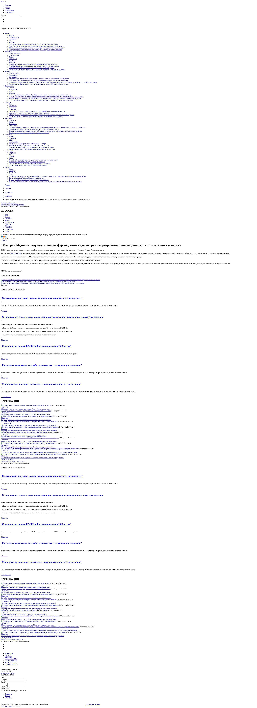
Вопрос (4, 686)
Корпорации (13, 75)
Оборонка (12, 138)
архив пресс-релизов (93, 704)
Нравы (11, 122)
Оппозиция (13, 59)
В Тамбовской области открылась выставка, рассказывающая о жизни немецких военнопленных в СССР (45, 181)
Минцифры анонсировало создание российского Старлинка (29, 163)
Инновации (9, 151)
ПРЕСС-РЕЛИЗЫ (11, 659)
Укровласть (13, 106)
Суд (10, 41)
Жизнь (11, 57)
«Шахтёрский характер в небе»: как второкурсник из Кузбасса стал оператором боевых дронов (41, 115)
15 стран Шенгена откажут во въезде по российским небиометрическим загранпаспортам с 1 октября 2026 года (47, 127)
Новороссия (13, 89)
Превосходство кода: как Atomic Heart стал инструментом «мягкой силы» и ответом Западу (40, 95)
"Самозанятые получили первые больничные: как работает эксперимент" (42, 298)
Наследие (12, 171)
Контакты (8, 697)
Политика (12, 120)
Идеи (10, 174)
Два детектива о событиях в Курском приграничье (26, 178)
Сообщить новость (7, 459)
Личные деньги (14, 73)
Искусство (12, 172)
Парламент (12, 39)
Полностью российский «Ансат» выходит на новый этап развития (32, 147)
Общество (4, 340)
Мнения (7, 9)
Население (8, 51)
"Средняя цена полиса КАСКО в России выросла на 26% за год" (36, 346)
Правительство (14, 37)
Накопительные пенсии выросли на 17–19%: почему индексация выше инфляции (37, 69)
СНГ (10, 91)
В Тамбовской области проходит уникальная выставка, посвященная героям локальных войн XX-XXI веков (46, 97)
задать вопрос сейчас (8, 673)
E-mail (3, 682)
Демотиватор (9, 12)
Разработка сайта (6, 706)
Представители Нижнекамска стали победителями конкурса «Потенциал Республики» (38, 84)
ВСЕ (6, 215)
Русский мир (9, 86)
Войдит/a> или (6, 205)
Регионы (12, 42)
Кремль (11, 35)
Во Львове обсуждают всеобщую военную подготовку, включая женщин (34, 129)
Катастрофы (13, 125)
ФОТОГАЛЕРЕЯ (11, 662)
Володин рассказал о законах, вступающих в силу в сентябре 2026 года (33, 44)
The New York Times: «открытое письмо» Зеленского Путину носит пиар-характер (37, 111)
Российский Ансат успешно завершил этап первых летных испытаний (33, 160)
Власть (7, 33)
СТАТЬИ (8, 655)
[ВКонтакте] (2, 236)
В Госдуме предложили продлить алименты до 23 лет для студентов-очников (35, 50)
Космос (11, 158)
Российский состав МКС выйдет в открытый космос (27, 162)
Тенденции (12, 77)
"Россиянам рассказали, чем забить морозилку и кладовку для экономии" (41, 365)
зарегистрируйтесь (17, 205)
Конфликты (13, 124)
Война (11, 104)
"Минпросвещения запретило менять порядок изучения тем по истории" (41, 384)
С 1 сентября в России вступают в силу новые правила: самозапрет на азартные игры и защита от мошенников (39, 452)
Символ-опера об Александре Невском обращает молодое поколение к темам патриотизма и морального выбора (47, 176)
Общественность (14, 53)
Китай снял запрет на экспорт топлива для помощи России (29, 133)
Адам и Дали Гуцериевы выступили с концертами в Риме (28, 180)
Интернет (12, 60)
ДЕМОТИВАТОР (11, 661)
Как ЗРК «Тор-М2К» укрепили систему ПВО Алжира (27, 144)
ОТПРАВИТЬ (6, 688)
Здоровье (12, 62)
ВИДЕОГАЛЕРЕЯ (11, 664)
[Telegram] (6, 236)
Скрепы (7, 167)
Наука (11, 154)
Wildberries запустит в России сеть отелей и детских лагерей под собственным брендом (39, 78)
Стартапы (12, 153)
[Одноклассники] (4, 236)
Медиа (11, 169)
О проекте (8, 694)
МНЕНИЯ (8, 657)
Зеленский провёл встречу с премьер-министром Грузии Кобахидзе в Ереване (35, 116)
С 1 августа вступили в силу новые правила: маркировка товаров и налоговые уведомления (32, 458)
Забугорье (8, 118)
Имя (2, 677)
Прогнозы (12, 109)
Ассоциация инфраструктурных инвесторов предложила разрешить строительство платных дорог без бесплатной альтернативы (53, 82)
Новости (8, 5)
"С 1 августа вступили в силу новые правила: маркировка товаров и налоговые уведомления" (52, 317)
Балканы (12, 93)
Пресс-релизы (9, 10)
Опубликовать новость (8, 203)
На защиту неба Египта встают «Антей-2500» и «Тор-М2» (29, 145)
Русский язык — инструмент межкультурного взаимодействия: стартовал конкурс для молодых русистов (45, 98)
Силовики (8, 134)
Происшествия (14, 55)
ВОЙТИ (4, 2)
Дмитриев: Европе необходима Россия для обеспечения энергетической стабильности (38, 80)
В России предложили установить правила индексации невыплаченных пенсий (36, 46)
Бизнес (7, 71)
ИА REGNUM (16, 253)
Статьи (7, 7)
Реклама (7, 696)
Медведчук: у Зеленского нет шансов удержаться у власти (29, 113)
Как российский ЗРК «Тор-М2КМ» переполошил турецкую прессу (32, 149)
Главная (7, 185)
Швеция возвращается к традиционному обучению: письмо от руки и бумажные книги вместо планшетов (45, 131)
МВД (10, 140)
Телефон (4, 679)
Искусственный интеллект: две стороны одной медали (27, 165)
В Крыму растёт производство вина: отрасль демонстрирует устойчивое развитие (37, 48)
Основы (11, 88)
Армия (11, 136)
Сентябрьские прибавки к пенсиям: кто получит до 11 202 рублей (31, 68)
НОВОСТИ (9, 653)
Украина (8, 102)
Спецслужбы (13, 142)
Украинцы (12, 107)
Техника (12, 156)
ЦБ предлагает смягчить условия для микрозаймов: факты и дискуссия (33, 64)
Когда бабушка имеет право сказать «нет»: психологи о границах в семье (34, 66)
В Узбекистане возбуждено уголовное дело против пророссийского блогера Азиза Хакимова (41, 100)
